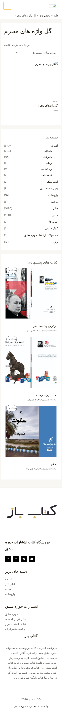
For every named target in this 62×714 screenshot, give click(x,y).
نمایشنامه (46, 175)
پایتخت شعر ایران (15, 629)
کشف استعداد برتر (15, 624)
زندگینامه (46, 169)
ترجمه (54, 201)
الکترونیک (52, 181)
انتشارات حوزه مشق (25, 706)
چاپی (55, 208)
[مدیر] (24, 559)
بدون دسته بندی (49, 188)
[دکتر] (32, 559)
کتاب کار (53, 221)
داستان (48, 151)
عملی (8, 589)
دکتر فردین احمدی (15, 619)
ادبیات (54, 145)
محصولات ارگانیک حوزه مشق (41, 235)
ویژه (55, 241)
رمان (49, 163)
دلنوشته (47, 157)
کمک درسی (51, 228)
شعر (55, 215)
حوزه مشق (11, 614)
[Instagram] (16, 559)
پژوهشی (53, 195)
